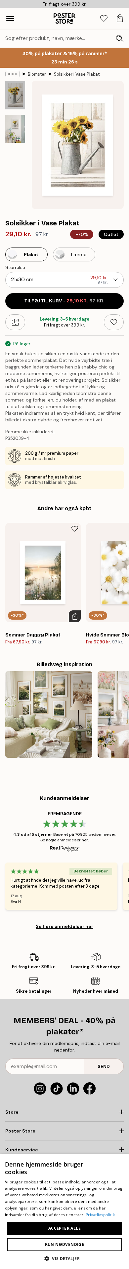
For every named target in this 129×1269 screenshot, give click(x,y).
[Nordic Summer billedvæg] (48, 714)
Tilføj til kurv (64, 301)
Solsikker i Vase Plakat (77, 74)
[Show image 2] (15, 129)
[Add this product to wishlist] (114, 322)
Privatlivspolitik (100, 1214)
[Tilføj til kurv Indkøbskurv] (75, 616)
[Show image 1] (15, 95)
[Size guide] (15, 322)
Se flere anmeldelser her (64, 926)
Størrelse (15, 267)
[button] (64, 1258)
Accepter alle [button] (64, 1228)
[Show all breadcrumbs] (12, 74)
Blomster (37, 74)
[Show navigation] (10, 18)
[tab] (104, 18)
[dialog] (64, 1211)
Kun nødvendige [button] (64, 1244)
